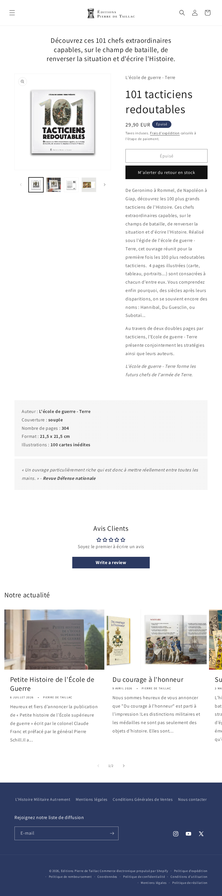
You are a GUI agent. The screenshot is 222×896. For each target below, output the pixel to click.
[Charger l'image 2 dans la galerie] (53, 184)
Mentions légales (92, 799)
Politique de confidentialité (144, 877)
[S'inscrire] (112, 833)
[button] (12, 12)
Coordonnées (107, 877)
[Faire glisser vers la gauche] (20, 184)
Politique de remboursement (70, 877)
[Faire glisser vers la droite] (104, 184)
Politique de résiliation (190, 883)
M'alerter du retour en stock (166, 172)
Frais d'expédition (165, 133)
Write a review (111, 562)
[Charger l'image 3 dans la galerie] (71, 184)
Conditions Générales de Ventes (143, 799)
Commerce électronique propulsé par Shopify (134, 871)
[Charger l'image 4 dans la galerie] (89, 184)
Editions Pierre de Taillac (80, 871)
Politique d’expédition (191, 871)
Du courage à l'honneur (147, 679)
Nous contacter (192, 799)
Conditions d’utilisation (189, 877)
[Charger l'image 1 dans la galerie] (36, 184)
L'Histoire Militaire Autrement (43, 799)
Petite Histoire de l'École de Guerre (52, 684)
